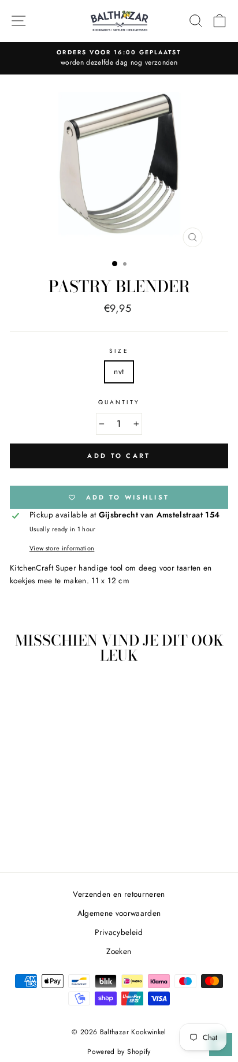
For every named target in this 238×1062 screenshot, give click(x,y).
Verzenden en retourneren (119, 894)
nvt (119, 371)
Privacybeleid (119, 932)
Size (118, 350)
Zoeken (118, 951)
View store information (61, 548)
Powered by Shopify (118, 1051)
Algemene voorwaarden (119, 913)
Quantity (119, 402)
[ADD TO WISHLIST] (78, 694)
